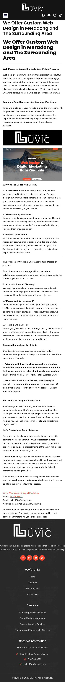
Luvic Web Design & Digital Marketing (21, 493)
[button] (5, 15)
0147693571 (16, 496)
